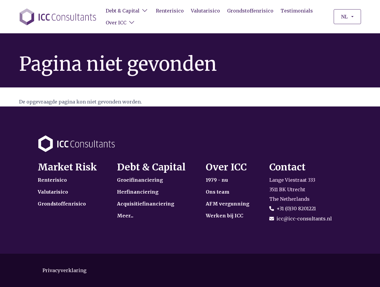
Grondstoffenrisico (250, 11)
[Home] (58, 16)
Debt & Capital (123, 11)
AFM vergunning (227, 204)
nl (344, 17)
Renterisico (170, 11)
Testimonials (297, 11)
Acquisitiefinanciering (145, 204)
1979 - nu (217, 180)
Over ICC (116, 23)
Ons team (217, 192)
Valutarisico (205, 11)
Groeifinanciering (140, 180)
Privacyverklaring (64, 270)
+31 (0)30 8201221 (296, 208)
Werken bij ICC (224, 216)
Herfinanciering (138, 192)
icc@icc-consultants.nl (304, 219)
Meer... (125, 216)
